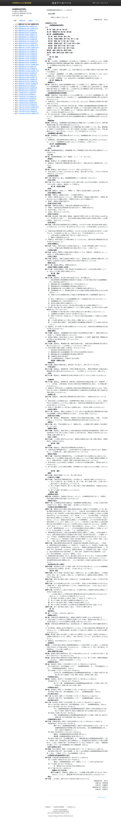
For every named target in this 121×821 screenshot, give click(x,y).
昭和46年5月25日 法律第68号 (28, 62)
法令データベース (61, 3)
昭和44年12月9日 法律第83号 (28, 58)
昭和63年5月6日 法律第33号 (27, 90)
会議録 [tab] (30, 20)
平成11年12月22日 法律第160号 (29, 107)
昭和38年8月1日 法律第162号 (28, 37)
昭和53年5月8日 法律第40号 (27, 75)
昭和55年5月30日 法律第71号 (28, 77)
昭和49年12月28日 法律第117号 (29, 71)
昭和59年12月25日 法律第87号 (28, 84)
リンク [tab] (37, 20)
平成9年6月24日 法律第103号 (28, 103)
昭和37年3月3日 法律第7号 (27, 30)
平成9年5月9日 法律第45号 (27, 101)
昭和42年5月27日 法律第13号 (28, 50)
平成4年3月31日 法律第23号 (27, 92)
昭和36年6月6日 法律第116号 (28, 26)
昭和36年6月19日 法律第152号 (28, 28)
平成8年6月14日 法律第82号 (27, 98)
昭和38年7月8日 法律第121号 (28, 35)
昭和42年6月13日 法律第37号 (28, 52)
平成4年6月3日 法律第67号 (27, 94)
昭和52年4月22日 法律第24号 (28, 73)
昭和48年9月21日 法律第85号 (28, 69)
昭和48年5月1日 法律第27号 (27, 67)
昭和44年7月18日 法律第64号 (28, 56)
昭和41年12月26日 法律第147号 (29, 47)
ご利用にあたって (71, 807)
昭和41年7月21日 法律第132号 (28, 45)
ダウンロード (102, 797)
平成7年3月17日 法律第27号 (27, 96)
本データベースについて (100, 3)
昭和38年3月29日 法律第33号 (28, 33)
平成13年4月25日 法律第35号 (28, 111)
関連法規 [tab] (22, 20)
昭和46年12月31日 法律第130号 (29, 64)
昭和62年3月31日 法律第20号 (28, 88)
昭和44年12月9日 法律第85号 (28, 60)
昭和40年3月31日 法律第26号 (28, 39)
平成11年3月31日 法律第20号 (28, 105)
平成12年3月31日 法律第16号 (28, 109)
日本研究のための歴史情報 (21, 3)
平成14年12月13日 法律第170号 (29, 113)
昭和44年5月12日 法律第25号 (28, 54)
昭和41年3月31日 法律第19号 (28, 43)
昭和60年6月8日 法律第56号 (27, 86)
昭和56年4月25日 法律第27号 (28, 79)
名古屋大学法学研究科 (59, 807)
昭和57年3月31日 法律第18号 (28, 81)
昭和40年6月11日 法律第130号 (28, 41)
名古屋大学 (48, 807)
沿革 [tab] (15, 20)
